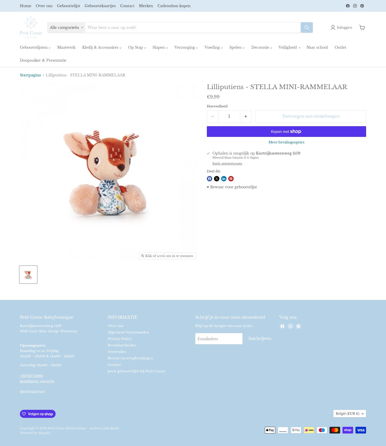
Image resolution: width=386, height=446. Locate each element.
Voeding (213, 47)
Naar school (317, 47)
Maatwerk (66, 47)
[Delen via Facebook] (209, 178)
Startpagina (30, 75)
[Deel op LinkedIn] (224, 178)
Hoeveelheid (217, 106)
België (347, 414)
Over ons (44, 6)
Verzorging (185, 47)
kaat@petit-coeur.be (37, 381)
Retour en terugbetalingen (130, 358)
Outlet (340, 47)
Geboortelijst (68, 6)
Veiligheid (288, 47)
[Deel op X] (216, 178)
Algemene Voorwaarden (128, 332)
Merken (146, 6)
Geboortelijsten (34, 47)
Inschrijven (259, 338)
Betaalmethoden (122, 345)
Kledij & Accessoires (101, 47)
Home (25, 6)
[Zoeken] (307, 27)
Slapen (159, 47)
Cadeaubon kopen (174, 6)
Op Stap (136, 47)
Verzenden (117, 352)
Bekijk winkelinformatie (227, 163)
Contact (127, 6)
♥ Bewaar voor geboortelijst (232, 187)
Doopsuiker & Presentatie (43, 60)
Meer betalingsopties (286, 142)
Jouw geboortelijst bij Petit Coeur (136, 371)
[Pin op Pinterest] (231, 178)
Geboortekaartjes (100, 6)
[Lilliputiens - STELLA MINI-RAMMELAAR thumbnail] (28, 274)
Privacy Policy (120, 339)
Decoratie (260, 47)
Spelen (236, 47)
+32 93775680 (31, 376)
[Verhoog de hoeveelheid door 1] (246, 116)
